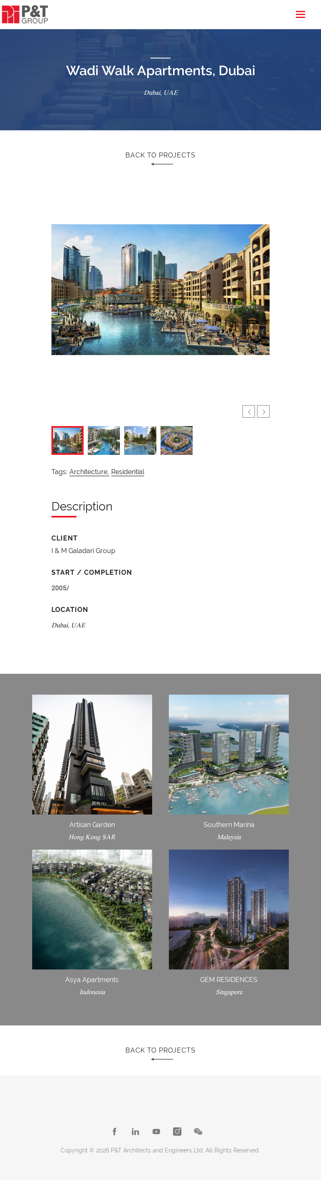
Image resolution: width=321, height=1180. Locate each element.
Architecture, (89, 472)
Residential (127, 472)
